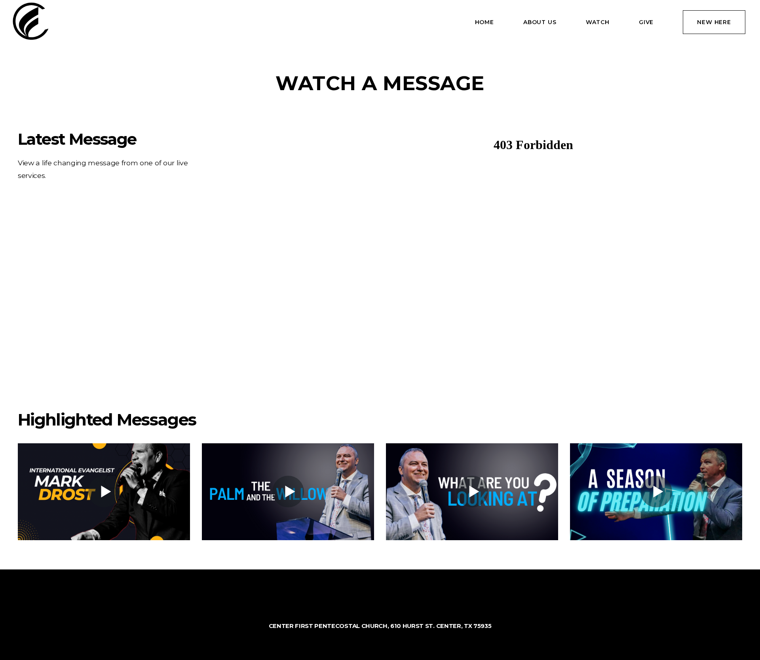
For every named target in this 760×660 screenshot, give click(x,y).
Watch (598, 22)
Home (484, 22)
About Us (540, 22)
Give (646, 22)
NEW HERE (714, 22)
